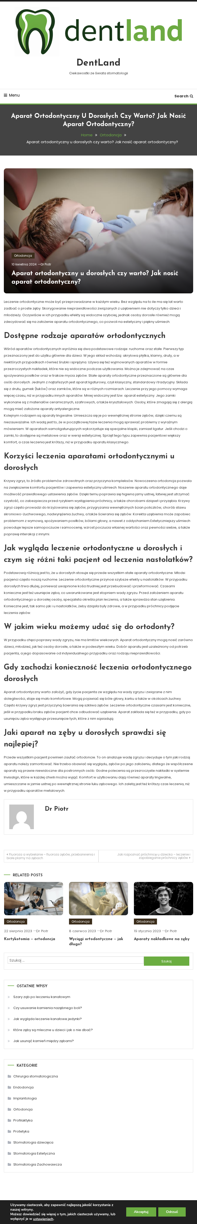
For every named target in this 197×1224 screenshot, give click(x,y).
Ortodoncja (23, 255)
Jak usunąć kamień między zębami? (43, 1040)
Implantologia (25, 1098)
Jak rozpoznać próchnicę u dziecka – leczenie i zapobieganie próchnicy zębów (153, 856)
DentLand (98, 63)
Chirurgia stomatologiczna (35, 1076)
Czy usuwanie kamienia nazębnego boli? (47, 1007)
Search (181, 96)
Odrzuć (172, 1212)
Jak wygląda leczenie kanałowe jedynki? (47, 1018)
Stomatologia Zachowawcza (37, 1164)
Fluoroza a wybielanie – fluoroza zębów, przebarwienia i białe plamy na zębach (51, 856)
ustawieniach (43, 1219)
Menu (14, 95)
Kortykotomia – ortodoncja (29, 939)
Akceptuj (141, 1212)
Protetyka (21, 1131)
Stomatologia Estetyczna (34, 1153)
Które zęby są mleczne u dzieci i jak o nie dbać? (53, 1029)
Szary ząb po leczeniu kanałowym (41, 996)
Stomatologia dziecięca (33, 1142)
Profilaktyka (23, 1120)
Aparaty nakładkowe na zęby (162, 939)
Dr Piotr (46, 264)
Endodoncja (23, 1087)
